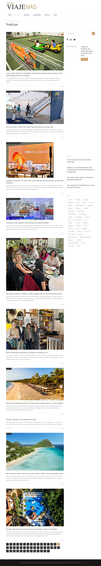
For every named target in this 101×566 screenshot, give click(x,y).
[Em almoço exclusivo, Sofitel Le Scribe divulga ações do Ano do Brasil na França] (35, 264)
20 (21, 547)
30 (55, 547)
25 (38, 547)
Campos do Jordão (79, 205)
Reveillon (87, 231)
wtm (79, 245)
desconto (86, 208)
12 (48, 544)
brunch (70, 205)
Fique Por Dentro (11, 91)
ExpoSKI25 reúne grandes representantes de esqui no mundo (27, 223)
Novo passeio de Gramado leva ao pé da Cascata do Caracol (80, 186)
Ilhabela (70, 222)
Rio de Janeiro (71, 234)
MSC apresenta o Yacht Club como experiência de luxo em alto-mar (29, 127)
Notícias (18, 91)
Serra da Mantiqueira (85, 237)
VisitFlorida (71, 245)
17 (10, 547)
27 (44, 547)
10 (41, 544)
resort (79, 231)
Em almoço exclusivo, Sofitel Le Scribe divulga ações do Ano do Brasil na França (34, 294)
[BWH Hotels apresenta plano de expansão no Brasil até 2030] (35, 329)
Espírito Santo (80, 211)
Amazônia (78, 199)
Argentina (70, 202)
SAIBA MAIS (84, 59)
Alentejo (70, 199)
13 (51, 544)
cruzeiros (78, 208)
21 (24, 547)
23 (31, 547)
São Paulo (70, 240)
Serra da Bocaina (72, 237)
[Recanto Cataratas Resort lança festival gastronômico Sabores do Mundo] (35, 507)
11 (44, 544)
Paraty (85, 225)
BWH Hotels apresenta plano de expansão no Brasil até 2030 (27, 352)
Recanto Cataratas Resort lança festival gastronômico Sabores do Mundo (31, 529)
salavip (80, 234)
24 (34, 547)
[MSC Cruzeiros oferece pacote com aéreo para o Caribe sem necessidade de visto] (35, 452)
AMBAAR (86, 199)
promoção (84, 228)
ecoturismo (71, 211)
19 (17, 547)
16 (7, 547)
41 (38, 550)
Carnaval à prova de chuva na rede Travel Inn (79, 161)
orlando (78, 225)
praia (77, 228)
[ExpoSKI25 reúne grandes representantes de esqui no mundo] (35, 209)
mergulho (85, 222)
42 (41, 550)
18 (14, 547)
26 (41, 547)
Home (7, 21)
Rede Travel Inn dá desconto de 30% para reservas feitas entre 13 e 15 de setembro (34, 403)
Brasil (84, 202)
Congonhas (90, 205)
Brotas (91, 202)
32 (7, 550)
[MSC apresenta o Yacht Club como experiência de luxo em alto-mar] (35, 107)
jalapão (78, 222)
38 (27, 550)
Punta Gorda (71, 231)
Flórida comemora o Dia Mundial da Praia (21, 419)
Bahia (78, 202)
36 (21, 550)
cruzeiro (70, 208)
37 (24, 550)
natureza (70, 225)
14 (55, 544)
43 (44, 550)
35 (17, 550)
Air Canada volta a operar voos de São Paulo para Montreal (80, 178)
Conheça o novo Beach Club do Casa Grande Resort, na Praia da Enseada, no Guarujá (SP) (80, 169)
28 (48, 547)
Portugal (70, 228)
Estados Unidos (72, 214)
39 (31, 550)
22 (27, 547)
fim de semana (82, 214)
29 (51, 547)
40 (34, 550)
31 (58, 547)
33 (10, 550)
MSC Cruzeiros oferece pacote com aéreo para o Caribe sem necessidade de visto (34, 473)
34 (14, 550)
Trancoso (79, 240)
